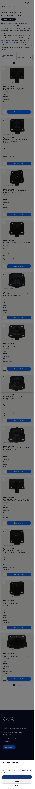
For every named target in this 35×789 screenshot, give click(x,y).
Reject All (17, 781)
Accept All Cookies (17, 777)
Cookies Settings (17, 786)
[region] (17, 774)
